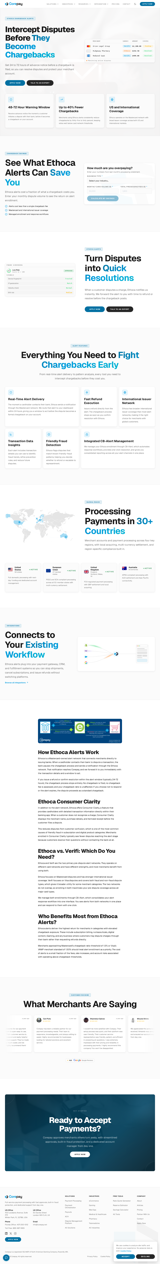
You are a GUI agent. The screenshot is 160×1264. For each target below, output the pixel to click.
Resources (83, 4)
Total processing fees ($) (136, 187)
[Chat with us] (6, 1258)
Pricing (115, 4)
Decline (145, 1256)
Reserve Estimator (120, 1205)
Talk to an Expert (40, 83)
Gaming (92, 1205)
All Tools (116, 1214)
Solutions (51, 4)
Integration (100, 4)
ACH (67, 1216)
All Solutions (70, 1228)
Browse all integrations (15, 682)
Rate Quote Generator (122, 1201)
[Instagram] (15, 1233)
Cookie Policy (105, 1256)
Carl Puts (22, 1019)
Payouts (68, 1212)
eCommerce (94, 1201)
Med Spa (92, 1210)
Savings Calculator (120, 1210)
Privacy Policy (92, 1256)
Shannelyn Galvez (73, 1019)
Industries (67, 4)
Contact (126, 4)
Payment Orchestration (70, 1206)
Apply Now (147, 4)
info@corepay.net (40, 1224)
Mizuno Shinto (118, 1019)
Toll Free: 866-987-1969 (14, 1228)
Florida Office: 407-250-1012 (16, 1224)
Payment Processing (73, 1201)
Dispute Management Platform (73, 1222)
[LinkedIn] (6, 1233)
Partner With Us (143, 1214)
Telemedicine (94, 1223)
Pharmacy (93, 1219)
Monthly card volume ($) (102, 187)
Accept (126, 1256)
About (139, 1201)
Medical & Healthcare (97, 1214)
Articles (140, 1205)
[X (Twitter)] (10, 1233)
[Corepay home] (13, 4)
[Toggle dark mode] (135, 4)
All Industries (94, 1228)
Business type (99, 176)
